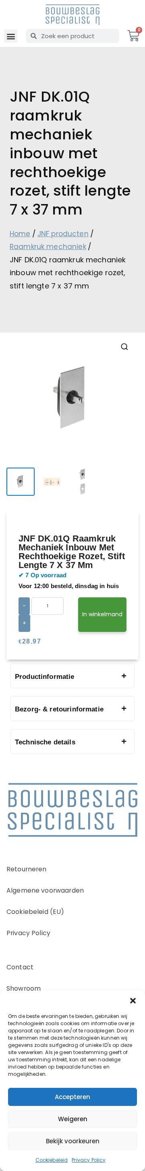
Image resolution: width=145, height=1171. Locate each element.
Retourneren (26, 869)
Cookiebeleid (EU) (35, 911)
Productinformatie (45, 677)
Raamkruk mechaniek (48, 246)
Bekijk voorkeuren (72, 1141)
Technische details (45, 742)
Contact (19, 967)
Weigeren (72, 1119)
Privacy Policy (89, 1160)
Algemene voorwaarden (45, 890)
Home (20, 234)
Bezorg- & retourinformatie (59, 709)
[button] (133, 1001)
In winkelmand (102, 614)
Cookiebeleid (51, 1160)
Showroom (23, 988)
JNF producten (63, 234)
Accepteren (72, 1097)
